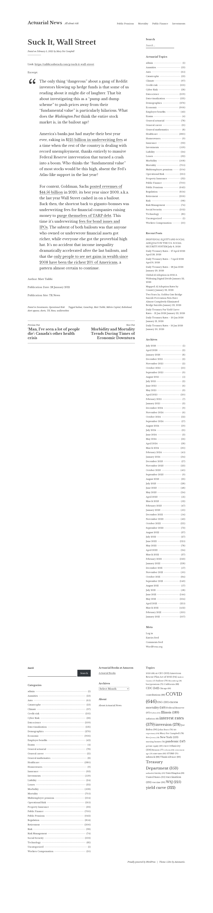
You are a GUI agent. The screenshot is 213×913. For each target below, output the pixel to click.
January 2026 (153, 354)
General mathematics (157, 129)
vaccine (158, 782)
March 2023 (152, 501)
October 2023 (153, 470)
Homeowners (153, 138)
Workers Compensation (159, 223)
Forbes (155, 713)
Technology (152, 214)
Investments (178, 23)
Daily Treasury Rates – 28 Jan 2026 (164, 267)
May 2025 (151, 390)
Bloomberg (175, 681)
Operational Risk (57, 307)
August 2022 (152, 532)
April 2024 (152, 443)
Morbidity (151, 160)
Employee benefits (155, 112)
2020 (150, 673)
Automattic (179, 862)
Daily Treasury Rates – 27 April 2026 (165, 251)
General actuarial (155, 120)
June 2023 (151, 488)
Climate (150, 80)
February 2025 (154, 399)
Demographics (154, 103)
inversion (168, 725)
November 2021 (154, 572)
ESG (163, 702)
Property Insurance (156, 178)
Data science (152, 94)
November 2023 (154, 465)
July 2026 (151, 345)
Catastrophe (152, 76)
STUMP (172, 753)
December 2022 (154, 514)
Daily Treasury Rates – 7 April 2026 (165, 259)
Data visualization (155, 98)
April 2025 (151, 394)
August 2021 (152, 585)
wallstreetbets (63, 310)
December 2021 (154, 568)
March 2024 (152, 448)
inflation (152, 718)
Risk (148, 200)
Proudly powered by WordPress (141, 862)
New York (169, 737)
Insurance (151, 143)
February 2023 (154, 505)
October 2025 (153, 368)
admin (149, 63)
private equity (154, 746)
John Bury (165, 729)
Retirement (152, 196)
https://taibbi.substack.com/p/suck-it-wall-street (64, 64)
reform (169, 750)
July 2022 (151, 536)
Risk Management (155, 205)
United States (155, 777)
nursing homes (155, 742)
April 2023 (152, 497)
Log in (149, 633)
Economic (151, 107)
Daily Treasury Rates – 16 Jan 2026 (164, 325)
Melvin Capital (113, 307)
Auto (148, 72)
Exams (149, 116)
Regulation (152, 191)
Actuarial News (45, 22)
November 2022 (154, 519)
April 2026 (152, 350)
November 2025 (154, 363)
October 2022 (153, 523)
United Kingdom (175, 773)
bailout (79, 307)
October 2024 (153, 417)
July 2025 (151, 381)
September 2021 (154, 581)
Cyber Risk (152, 89)
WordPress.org (154, 646)
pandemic (175, 741)
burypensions (154, 684)
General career (154, 125)
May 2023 (151, 492)
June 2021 (151, 594)
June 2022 (151, 541)
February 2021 (153, 612)
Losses (149, 156)
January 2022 (153, 563)
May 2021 (151, 599)
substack (153, 757)
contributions (155, 695)
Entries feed (152, 637)
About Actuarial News (110, 705)
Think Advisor (170, 757)
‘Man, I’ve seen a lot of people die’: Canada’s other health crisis (54, 332)
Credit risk (152, 85)
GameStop (88, 307)
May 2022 (151, 545)
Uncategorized (154, 218)
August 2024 (152, 426)
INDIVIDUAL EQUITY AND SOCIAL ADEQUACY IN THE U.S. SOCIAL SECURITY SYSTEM (165, 243)
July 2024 (151, 430)
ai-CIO (162, 673)
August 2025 (152, 377)
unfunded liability (155, 773)
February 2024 (154, 452)
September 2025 (154, 372)
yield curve (160, 788)
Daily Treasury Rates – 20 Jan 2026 (165, 317)
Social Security (154, 209)
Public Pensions (125, 23)
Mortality (143, 23)
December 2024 (154, 408)
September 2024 (154, 421)
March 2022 (152, 554)
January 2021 (153, 616)
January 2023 (153, 510)
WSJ (173, 782)
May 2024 (151, 439)
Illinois (170, 712)
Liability (150, 152)
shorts (43, 310)
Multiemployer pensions (159, 169)
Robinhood (127, 307)
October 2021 (153, 577)
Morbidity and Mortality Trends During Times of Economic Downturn (113, 332)
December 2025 (154, 359)
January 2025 (153, 403)
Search (84, 673)
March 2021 (152, 608)
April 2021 (151, 603)
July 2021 (151, 590)
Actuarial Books (107, 673)
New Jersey (152, 737)
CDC (152, 688)
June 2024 (151, 434)
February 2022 (154, 559)
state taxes (159, 753)
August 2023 (152, 479)
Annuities (151, 67)
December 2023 (154, 461)
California (171, 684)
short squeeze (33, 310)
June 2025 (151, 385)
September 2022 (154, 528)
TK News (51, 310)
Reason (158, 750)
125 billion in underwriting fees (95, 140)
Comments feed (154, 642)
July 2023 (151, 483)
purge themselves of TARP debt (84, 216)
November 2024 (154, 412)
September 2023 (154, 474)
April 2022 (152, 550)
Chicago (165, 688)
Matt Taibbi (99, 307)
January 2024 (153, 457)
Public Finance (160, 23)
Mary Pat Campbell (65, 51)
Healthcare (152, 134)
